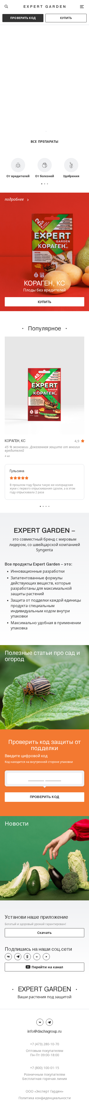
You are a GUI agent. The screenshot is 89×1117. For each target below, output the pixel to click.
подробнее (16, 199)
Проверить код (23, 18)
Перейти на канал (44, 967)
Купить (66, 18)
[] (44, 385)
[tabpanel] (44, 88)
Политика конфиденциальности (45, 1098)
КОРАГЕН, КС (15, 441)
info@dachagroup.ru (44, 1031)
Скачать (44, 932)
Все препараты (44, 141)
